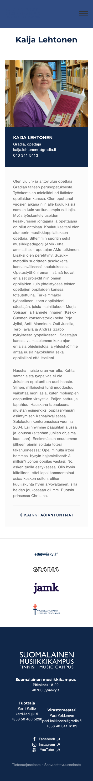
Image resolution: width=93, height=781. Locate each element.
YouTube (47, 750)
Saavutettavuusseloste (62, 765)
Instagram (47, 745)
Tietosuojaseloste (26, 765)
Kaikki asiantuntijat (48, 515)
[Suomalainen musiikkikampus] (23, 20)
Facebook (47, 739)
